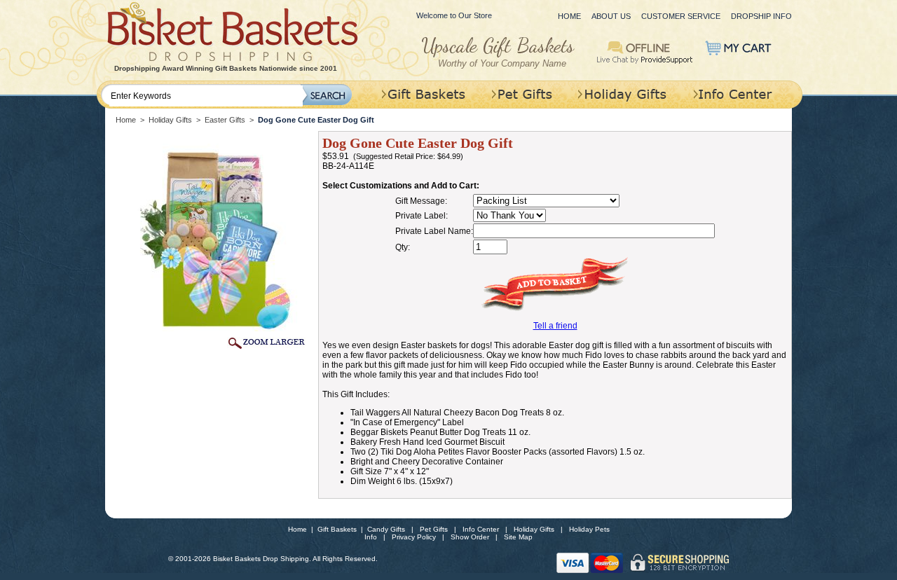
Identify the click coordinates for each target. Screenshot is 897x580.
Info (370, 537)
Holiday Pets (589, 529)
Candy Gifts (386, 529)
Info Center (481, 529)
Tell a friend (555, 326)
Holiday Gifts (170, 120)
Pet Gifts (434, 529)
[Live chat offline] (645, 51)
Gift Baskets (337, 529)
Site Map (518, 537)
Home (569, 16)
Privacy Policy (414, 537)
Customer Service (680, 16)
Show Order (470, 537)
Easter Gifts (225, 120)
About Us (611, 16)
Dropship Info (761, 16)
